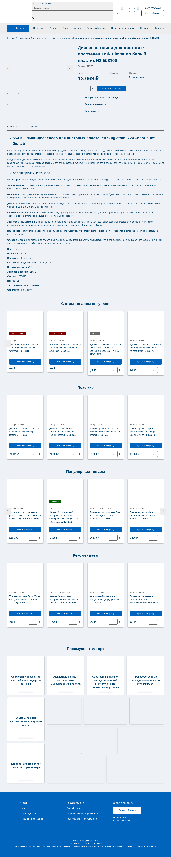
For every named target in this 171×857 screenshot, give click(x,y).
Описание (12, 126)
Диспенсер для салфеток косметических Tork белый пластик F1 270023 (142, 515)
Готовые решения (72, 28)
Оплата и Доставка (96, 28)
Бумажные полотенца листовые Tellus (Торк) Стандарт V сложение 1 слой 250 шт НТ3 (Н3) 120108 (105, 349)
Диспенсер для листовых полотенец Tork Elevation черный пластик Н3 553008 (62, 431)
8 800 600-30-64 (153, 8)
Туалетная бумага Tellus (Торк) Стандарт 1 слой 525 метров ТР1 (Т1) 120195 (24, 599)
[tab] (12, 126)
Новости (144, 28)
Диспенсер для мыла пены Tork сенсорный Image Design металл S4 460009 (25, 431)
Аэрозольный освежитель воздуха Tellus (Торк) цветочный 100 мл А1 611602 (105, 599)
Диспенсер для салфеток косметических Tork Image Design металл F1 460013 (142, 431)
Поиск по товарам (41, 3)
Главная (11, 38)
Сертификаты (73, 808)
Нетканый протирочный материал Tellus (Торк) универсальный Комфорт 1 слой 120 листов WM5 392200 (65, 517)
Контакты (159, 28)
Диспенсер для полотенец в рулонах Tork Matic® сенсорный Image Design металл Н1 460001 (25, 515)
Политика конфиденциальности (82, 813)
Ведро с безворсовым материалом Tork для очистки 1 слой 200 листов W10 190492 (64, 599)
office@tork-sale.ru (122, 821)
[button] (70, 68)
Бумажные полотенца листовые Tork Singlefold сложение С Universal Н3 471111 (25, 347)
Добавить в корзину (111, 88)
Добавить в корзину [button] (105, 362)
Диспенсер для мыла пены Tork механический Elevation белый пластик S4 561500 (105, 431)
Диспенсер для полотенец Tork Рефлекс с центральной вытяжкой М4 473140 (105, 515)
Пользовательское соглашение (82, 819)
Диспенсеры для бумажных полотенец (50, 38)
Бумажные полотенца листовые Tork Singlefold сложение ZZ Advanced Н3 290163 (65, 347)
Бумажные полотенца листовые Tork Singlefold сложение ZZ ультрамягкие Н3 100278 (146, 347)
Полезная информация (122, 28)
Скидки (53, 28)
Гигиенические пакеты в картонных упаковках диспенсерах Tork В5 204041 (144, 599)
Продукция (38, 28)
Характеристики (29, 126)
